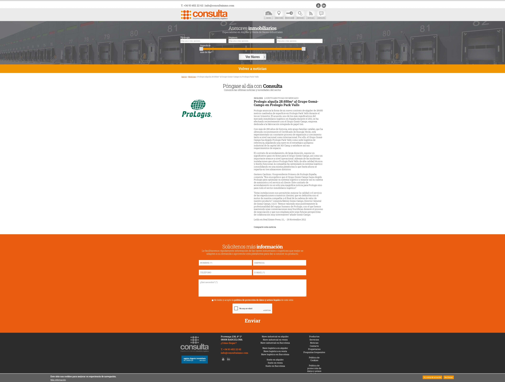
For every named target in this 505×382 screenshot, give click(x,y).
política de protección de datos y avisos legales (257, 300)
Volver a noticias (252, 68)
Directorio (279, 15)
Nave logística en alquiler (275, 348)
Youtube (318, 5)
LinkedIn (323, 5)
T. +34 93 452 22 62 (192, 5)
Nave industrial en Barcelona (275, 342)
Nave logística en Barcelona (275, 354)
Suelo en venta (275, 362)
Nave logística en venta (275, 351)
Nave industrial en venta (275, 339)
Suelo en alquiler (275, 359)
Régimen (232, 37)
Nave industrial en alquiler (275, 336)
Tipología (185, 37)
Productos (314, 336)
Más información (58, 380)
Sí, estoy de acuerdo (432, 377)
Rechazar (449, 377)
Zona (279, 37)
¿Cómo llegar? (229, 343)
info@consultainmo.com (219, 5)
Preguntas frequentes (314, 352)
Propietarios (290, 15)
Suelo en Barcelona (275, 366)
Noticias (311, 15)
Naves (269, 15)
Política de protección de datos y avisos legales (314, 369)
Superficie (205, 45)
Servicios (300, 15)
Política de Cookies (314, 359)
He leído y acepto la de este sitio (253, 300)
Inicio (184, 76)
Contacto (321, 15)
